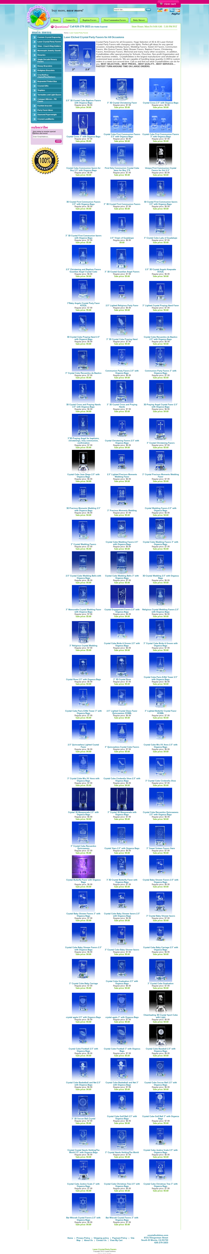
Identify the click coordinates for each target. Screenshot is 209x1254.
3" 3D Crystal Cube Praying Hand (122, 339)
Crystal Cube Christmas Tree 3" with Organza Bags (161, 1185)
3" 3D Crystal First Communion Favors (122, 204)
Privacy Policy (83, 1238)
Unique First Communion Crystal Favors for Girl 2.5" (160, 169)
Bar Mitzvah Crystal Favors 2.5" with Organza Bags (83, 1219)
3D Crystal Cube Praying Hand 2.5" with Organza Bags (83, 338)
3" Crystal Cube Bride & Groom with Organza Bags (161, 644)
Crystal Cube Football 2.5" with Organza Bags (83, 1050)
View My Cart (116, 1240)
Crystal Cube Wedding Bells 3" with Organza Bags (122, 577)
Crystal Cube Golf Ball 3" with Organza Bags (160, 1117)
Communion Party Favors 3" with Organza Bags (160, 372)
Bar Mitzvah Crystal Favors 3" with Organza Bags (122, 1219)
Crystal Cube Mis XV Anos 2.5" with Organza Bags (160, 746)
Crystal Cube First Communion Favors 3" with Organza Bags (160, 135)
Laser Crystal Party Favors (49, 42)
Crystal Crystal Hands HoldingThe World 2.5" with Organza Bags (83, 1151)
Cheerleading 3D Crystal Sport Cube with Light (161, 1016)
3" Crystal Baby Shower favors (160, 916)
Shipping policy (101, 1238)
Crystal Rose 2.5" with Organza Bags (83, 679)
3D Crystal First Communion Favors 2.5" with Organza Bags (83, 203)
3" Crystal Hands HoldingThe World (122, 1152)
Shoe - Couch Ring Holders (49, 46)
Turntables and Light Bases (49, 95)
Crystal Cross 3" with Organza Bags (83, 136)
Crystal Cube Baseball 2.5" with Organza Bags (160, 1050)
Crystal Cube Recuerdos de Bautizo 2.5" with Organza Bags (160, 338)
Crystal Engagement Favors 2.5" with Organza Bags (122, 610)
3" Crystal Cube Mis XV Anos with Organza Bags (83, 779)
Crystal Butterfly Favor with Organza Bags (83, 881)
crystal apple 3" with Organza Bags (122, 1017)
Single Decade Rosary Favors (47, 60)
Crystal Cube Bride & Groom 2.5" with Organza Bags (122, 644)
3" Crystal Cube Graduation (161, 983)
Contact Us (101, 1240)
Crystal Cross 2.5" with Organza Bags (160, 103)
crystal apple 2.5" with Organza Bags (83, 1017)
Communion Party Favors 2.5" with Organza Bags (122, 372)
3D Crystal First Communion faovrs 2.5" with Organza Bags (160, 203)
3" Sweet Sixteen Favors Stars (160, 848)
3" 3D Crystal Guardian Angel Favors (122, 272)
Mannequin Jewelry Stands (49, 51)
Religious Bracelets (46, 70)
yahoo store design (104, 1253)
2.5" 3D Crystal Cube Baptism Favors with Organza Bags (83, 101)
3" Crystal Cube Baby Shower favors (122, 950)
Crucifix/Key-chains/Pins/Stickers (46, 76)
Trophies (41, 90)
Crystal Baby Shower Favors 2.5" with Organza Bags (160, 881)
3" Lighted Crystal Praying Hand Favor (160, 305)
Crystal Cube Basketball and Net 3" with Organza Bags (122, 1083)
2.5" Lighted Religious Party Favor (122, 305)
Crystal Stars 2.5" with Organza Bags (121, 848)
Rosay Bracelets (44, 66)
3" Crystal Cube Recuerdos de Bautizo (83, 373)
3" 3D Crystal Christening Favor (122, 103)
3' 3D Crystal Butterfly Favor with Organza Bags (121, 881)
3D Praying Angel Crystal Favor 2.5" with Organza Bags (161, 405)
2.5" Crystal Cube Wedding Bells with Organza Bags (83, 577)
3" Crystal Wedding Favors (83, 544)
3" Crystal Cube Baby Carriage (83, 983)
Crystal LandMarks (45, 119)
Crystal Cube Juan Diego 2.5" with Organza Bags (83, 475)
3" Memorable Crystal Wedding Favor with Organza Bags (83, 610)
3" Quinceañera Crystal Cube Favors (122, 747)
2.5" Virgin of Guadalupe (122, 238)
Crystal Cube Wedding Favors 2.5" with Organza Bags (122, 543)
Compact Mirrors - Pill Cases (46, 100)
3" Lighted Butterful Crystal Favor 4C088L (160, 712)
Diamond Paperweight (47, 115)
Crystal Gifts (43, 86)
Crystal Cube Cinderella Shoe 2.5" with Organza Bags (122, 779)
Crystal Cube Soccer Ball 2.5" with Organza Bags (160, 1083)
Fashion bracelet (44, 106)
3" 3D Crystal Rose (122, 679)
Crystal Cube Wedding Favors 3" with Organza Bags (160, 543)
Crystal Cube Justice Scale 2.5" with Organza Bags (161, 1151)
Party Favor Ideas (45, 110)
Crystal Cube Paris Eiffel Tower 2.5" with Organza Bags (160, 678)
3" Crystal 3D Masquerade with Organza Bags (122, 813)
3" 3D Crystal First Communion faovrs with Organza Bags (83, 237)
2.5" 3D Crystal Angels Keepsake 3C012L (160, 270)
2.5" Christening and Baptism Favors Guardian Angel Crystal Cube (83, 270)
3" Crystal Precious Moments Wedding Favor (160, 475)
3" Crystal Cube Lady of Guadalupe (160, 238)
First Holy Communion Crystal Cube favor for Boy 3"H (122, 169)
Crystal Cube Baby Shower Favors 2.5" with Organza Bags (83, 948)
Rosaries (41, 55)
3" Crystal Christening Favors (161, 443)
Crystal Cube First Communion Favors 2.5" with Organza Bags (122, 135)
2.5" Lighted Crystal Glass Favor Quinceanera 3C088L (122, 712)
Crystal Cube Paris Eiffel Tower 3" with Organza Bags (83, 712)
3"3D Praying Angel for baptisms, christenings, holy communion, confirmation (83, 440)
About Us (88, 1240)
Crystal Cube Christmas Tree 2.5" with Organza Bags (122, 1185)
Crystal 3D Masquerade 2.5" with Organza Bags (83, 813)
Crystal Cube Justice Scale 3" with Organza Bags (83, 1185)
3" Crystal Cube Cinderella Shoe (160, 781)
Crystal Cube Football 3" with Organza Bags (122, 1050)
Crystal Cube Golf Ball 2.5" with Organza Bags (122, 1117)
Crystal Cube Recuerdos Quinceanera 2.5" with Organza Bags (160, 813)
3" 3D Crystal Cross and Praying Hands (122, 405)
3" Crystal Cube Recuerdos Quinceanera (83, 847)
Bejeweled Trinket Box (47, 81)
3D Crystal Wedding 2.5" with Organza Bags (161, 577)
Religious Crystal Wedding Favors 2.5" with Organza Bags (160, 610)
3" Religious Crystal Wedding (83, 646)
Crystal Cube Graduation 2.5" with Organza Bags (122, 982)
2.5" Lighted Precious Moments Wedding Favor (122, 475)
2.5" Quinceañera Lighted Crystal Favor (83, 746)
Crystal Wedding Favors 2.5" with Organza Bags (160, 509)
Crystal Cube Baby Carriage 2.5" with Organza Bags (160, 948)
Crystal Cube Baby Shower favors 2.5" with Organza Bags (122, 914)
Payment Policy (119, 1238)
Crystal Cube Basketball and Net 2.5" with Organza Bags (83, 1083)
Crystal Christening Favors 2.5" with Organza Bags (122, 442)
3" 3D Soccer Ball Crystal (83, 1118)
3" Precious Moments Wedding (122, 510)
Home (66, 33)
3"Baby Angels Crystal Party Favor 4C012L (83, 304)
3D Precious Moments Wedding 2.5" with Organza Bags (83, 509)
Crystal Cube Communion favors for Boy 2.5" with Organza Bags (83, 169)
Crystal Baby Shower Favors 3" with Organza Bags (83, 914)
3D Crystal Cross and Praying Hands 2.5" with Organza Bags (83, 405)
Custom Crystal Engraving (49, 37)
